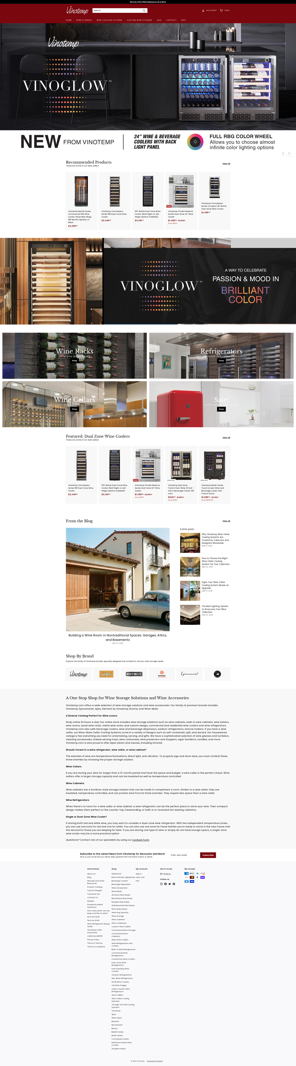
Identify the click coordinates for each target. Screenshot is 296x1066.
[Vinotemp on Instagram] (161, 883)
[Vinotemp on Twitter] (169, 883)
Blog (89, 877)
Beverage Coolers (120, 881)
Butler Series (117, 1035)
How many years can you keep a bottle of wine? (98, 911)
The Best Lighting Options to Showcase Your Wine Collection (215, 609)
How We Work (93, 917)
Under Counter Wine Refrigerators (121, 990)
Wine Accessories (119, 888)
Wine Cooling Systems (109, 20)
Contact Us (92, 897)
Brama (114, 1028)
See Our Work (93, 920)
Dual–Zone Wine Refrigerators (119, 963)
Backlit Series (117, 1032)
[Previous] (283, 153)
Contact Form (140, 839)
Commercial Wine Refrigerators (120, 954)
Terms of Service (94, 943)
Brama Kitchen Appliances (123, 877)
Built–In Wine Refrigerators (124, 949)
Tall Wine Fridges (119, 985)
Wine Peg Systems (120, 912)
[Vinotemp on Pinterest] (174, 883)
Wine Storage (84, 20)
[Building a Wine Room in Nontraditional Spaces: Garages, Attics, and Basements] (118, 579)
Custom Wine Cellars (121, 926)
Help (183, 20)
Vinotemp (116, 1011)
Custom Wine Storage (139, 20)
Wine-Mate (117, 1018)
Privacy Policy (93, 939)
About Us (91, 874)
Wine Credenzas (119, 923)
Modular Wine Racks (120, 902)
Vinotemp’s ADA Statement (94, 931)
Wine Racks (117, 891)
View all (226, 163)
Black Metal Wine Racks (122, 898)
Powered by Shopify (155, 1061)
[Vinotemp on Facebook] (165, 883)
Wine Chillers (117, 995)
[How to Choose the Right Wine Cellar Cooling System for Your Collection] (190, 567)
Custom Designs (94, 890)
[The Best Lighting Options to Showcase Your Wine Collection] (190, 615)
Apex (114, 1014)
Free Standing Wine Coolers (120, 970)
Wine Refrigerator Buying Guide (98, 925)
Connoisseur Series (120, 1039)
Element (115, 1021)
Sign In (139, 874)
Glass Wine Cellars (120, 939)
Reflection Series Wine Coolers (122, 1043)
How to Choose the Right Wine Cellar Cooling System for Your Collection (216, 561)
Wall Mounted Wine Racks (123, 905)
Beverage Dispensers (121, 884)
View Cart (140, 877)
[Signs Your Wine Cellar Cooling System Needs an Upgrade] (190, 591)
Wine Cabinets (118, 919)
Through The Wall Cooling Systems (123, 1005)
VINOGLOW (116, 874)
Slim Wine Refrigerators (122, 978)
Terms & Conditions (96, 946)
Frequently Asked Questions (95, 905)
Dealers (90, 901)
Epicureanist (117, 1025)
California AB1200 (95, 936)
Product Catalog (94, 887)
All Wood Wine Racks (121, 895)
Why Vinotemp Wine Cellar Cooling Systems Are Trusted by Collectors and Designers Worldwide (216, 539)
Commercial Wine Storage (124, 930)
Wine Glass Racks (119, 909)
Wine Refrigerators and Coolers (122, 944)
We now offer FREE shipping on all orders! (148, 2)
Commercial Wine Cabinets (120, 934)
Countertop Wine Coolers (123, 959)
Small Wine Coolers (120, 982)
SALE (159, 20)
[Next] (289, 153)
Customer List (93, 894)
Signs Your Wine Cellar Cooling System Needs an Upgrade (215, 585)
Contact (171, 20)
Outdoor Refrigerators (122, 975)
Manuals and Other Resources (95, 882)
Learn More (74, 143)
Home (69, 20)
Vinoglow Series (119, 1048)
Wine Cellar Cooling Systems (120, 999)
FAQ (137, 881)
